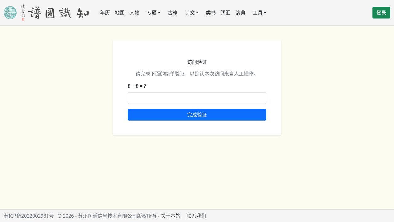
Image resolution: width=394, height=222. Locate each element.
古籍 (173, 12)
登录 (381, 12)
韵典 (240, 12)
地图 (120, 12)
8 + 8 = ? (137, 86)
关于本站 (170, 215)
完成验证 (197, 114)
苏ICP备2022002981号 (29, 215)
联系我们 (196, 215)
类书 (211, 12)
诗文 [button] (190, 12)
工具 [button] (258, 12)
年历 (105, 12)
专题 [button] (152, 12)
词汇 (226, 12)
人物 (134, 12)
